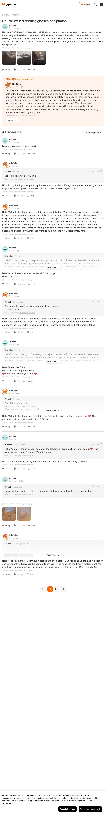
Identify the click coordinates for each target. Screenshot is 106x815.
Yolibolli (12, 25)
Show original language (25, 48)
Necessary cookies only (90, 809)
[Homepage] (9, 4)
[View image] (9, 58)
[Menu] (101, 4)
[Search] (95, 4)
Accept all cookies (67, 809)
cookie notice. (12, 803)
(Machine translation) (9, 48)
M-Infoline (16, 83)
